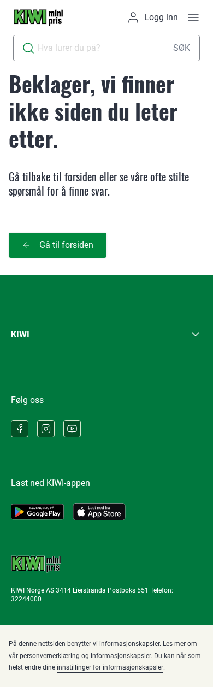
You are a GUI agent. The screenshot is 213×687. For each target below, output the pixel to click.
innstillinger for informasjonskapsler (110, 667)
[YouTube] (72, 428)
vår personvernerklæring (44, 656)
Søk (181, 48)
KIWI (20, 334)
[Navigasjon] (193, 17)
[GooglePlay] (37, 511)
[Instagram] (46, 428)
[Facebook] (19, 428)
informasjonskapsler (121, 656)
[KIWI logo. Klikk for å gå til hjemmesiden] (38, 17)
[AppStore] (99, 511)
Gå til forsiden (66, 245)
